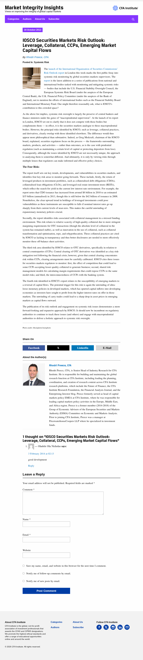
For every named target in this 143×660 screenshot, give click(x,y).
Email (27, 534)
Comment (28, 489)
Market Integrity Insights (34, 7)
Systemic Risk (41, 62)
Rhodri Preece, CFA (37, 57)
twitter (106, 627)
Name (27, 519)
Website (27, 550)
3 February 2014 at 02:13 (41, 453)
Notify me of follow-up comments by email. (48, 573)
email (127, 627)
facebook (99, 627)
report (47, 80)
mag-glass (133, 19)
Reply (31, 465)
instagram (113, 627)
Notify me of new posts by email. (43, 581)
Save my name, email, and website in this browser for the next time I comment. (66, 565)
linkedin (120, 627)
